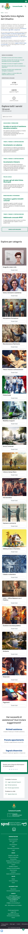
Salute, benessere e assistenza (13, 874)
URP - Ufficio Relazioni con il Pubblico (13, 905)
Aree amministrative (13, 839)
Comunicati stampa (13, 881)
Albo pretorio (13, 889)
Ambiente (13, 872)
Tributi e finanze (13, 870)
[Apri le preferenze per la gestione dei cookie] (2, 931)
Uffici (13, 843)
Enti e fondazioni (13, 844)
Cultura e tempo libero (13, 857)
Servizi (13, 853)
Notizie (13, 879)
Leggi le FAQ (13, 912)
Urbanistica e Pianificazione (13, 863)
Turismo (13, 864)
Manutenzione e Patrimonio (11, 195)
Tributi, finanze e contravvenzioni (13, 142)
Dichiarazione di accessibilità (13, 916)
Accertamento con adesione (12, 145)
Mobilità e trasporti (13, 866)
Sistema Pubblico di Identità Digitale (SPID (13, 33)
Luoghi (13, 850)
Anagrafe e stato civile (13, 855)
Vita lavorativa (13, 859)
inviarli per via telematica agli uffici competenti (13, 29)
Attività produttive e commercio (13, 861)
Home (2, 12)
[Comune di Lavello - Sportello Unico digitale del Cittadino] (7, 6)
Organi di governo (13, 841)
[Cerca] (25, 6)
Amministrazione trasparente (13, 891)
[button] (26, 1)
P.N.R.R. (13, 917)
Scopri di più (14, 270)
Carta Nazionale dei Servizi (11, 36)
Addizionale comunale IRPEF (13, 217)
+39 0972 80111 (13, 901)
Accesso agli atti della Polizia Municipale (13, 181)
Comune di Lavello (17, 6)
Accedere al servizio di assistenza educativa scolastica (14, 127)
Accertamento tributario (11, 162)
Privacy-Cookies (4, 924)
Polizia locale (7, 177)
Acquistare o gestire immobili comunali (13, 200)
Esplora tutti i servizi (12, 106)
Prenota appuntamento (13, 910)
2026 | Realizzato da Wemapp (14, 927)
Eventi (13, 882)
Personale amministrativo (13, 848)
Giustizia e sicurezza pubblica (13, 868)
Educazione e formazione (10, 123)
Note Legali (12, 924)
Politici (13, 846)
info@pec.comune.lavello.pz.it (13, 903)
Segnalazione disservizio (13, 914)
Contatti (13, 893)
